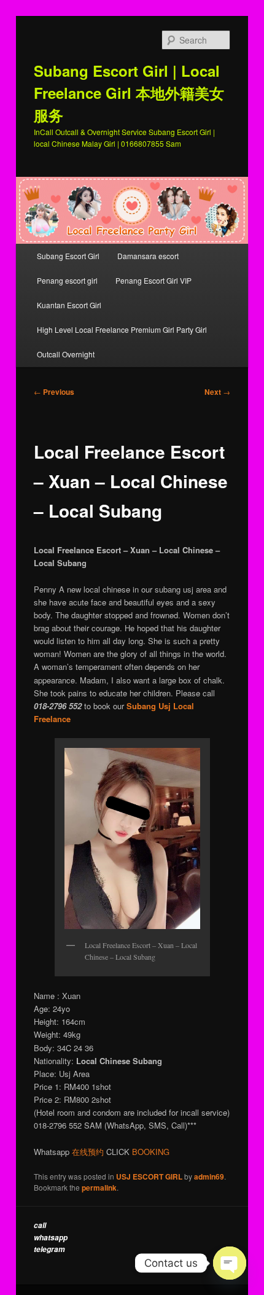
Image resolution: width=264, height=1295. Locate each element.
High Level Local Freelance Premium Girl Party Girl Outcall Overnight (122, 341)
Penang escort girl (67, 280)
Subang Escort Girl (68, 256)
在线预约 (88, 1151)
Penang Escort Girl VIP (153, 280)
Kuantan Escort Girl (70, 305)
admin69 (209, 1176)
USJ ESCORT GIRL (149, 1176)
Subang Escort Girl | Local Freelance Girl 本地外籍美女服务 (129, 92)
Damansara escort (148, 256)
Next (217, 391)
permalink (99, 1187)
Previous (54, 391)
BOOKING (150, 1151)
